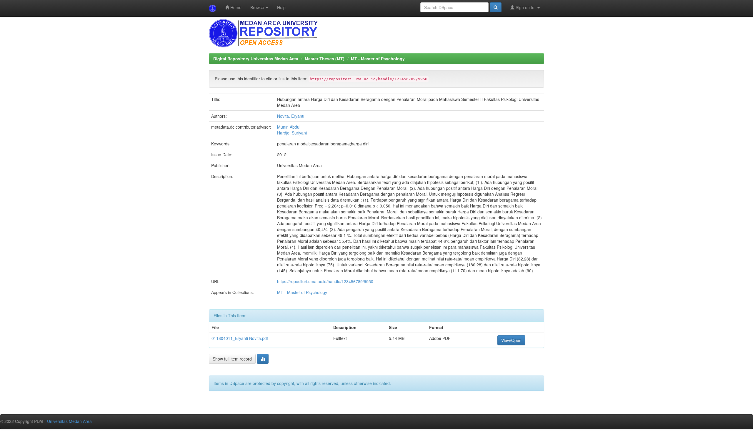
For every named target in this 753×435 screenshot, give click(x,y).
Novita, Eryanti (290, 116)
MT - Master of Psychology (378, 59)
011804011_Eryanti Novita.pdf (239, 338)
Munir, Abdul (288, 127)
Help (281, 7)
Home (235, 7)
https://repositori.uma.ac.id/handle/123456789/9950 (325, 281)
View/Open (511, 340)
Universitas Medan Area (69, 421)
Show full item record (232, 359)
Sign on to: (525, 7)
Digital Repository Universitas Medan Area (255, 59)
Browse (257, 7)
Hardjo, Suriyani (292, 133)
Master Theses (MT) (324, 59)
